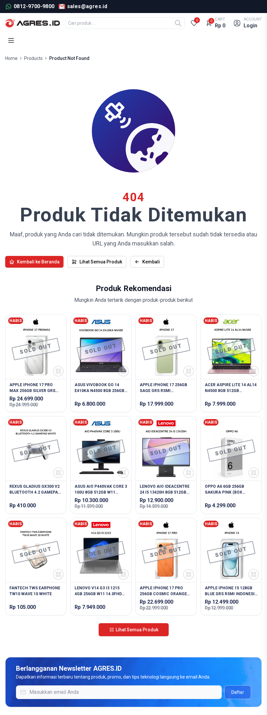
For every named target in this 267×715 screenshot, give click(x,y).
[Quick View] (58, 371)
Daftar (237, 692)
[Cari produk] (178, 23)
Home (11, 58)
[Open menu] (11, 40)
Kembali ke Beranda (38, 261)
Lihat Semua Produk (100, 261)
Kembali (151, 261)
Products (33, 58)
